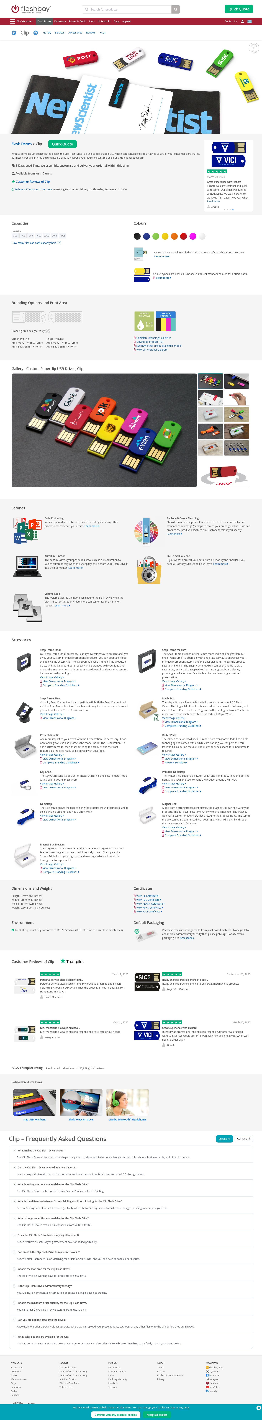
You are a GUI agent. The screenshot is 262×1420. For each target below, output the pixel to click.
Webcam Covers (19, 1379)
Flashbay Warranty (117, 1379)
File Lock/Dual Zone (69, 1383)
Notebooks (104, 21)
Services (60, 32)
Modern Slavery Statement (170, 1375)
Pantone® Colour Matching (73, 1371)
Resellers (112, 1383)
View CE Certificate (147, 895)
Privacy (160, 1379)
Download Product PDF (150, 341)
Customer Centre (117, 1371)
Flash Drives (44, 21)
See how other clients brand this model (158, 345)
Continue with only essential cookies (116, 1414)
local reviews (65, 1068)
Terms (160, 1367)
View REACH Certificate (149, 903)
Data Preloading (68, 1367)
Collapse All (243, 1138)
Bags (116, 21)
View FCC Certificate (148, 899)
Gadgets (15, 1394)
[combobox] (127, 9)
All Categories (25, 21)
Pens (92, 21)
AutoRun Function (68, 1379)
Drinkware (60, 21)
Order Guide (114, 1367)
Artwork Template (175, 762)
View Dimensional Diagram (152, 349)
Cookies (161, 1371)
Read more (213, 201)
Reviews (91, 32)
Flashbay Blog (216, 1367)
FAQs (102, 32)
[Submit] (86, 9)
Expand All (224, 1138)
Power (14, 1375)
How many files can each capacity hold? (35, 243)
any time (184, 1407)
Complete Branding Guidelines (153, 337)
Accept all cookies (157, 1414)
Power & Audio (77, 21)
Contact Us (231, 21)
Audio (14, 1391)
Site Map (112, 1387)
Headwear (16, 1387)
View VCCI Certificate (148, 911)
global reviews (91, 1068)
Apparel (126, 21)
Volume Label (66, 1387)
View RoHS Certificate (148, 907)
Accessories (75, 32)
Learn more (161, 256)
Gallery (47, 32)
